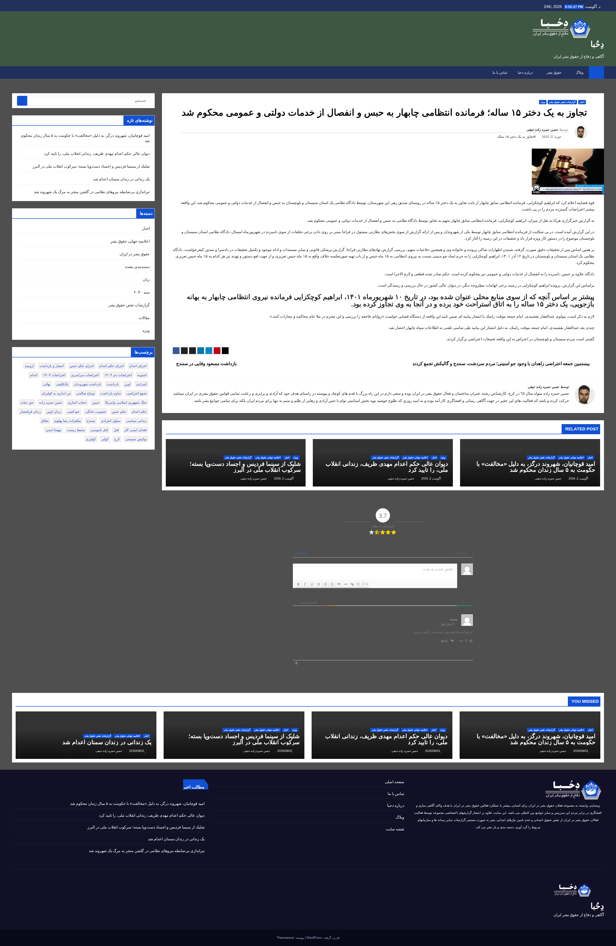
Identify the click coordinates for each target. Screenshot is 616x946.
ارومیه (29, 366)
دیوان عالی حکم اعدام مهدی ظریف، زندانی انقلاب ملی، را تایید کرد (387, 466)
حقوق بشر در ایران (135, 254)
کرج (117, 439)
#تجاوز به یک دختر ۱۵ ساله (516, 136)
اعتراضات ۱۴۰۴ (54, 375)
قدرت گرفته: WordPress (323, 937)
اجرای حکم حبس (82, 366)
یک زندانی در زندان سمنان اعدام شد (121, 179)
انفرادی (141, 384)
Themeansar (285, 937)
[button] (15, 72)
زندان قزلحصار (30, 412)
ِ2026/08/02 (580, 751)
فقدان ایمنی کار (135, 430)
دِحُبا (597, 44)
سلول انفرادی (111, 421)
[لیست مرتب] (325, 584)
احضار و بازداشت (51, 366)
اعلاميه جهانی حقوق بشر (571, 457)
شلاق (45, 421)
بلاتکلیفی (62, 384)
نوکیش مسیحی (136, 439)
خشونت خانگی (95, 412)
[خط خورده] (318, 584)
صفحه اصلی (394, 782)
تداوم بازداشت (110, 393)
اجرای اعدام (138, 366)
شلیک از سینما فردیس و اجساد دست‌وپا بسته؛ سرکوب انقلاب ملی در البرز (245, 466)
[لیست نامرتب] (332, 584)
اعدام (34, 375)
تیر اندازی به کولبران (56, 393)
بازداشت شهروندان (87, 384)
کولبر (105, 439)
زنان (146, 279)
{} (358, 584)
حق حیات (27, 402)
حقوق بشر (554, 72)
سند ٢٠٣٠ (142, 292)
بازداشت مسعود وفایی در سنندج (206, 363)
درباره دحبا (525, 72)
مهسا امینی (53, 430)
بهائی (46, 384)
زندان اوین (53, 412)
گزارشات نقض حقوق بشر (562, 102)
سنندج (91, 421)
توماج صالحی (85, 393)
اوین (127, 384)
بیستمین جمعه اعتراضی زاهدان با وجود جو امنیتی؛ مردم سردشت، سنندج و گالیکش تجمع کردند (501, 363)
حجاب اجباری (77, 402)
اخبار (582, 102)
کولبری (91, 439)
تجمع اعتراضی (137, 393)
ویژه (542, 102)
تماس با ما (500, 72)
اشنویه (142, 375)
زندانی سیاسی (136, 421)
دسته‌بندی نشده (137, 267)
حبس (96, 402)
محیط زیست (76, 430)
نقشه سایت (395, 829)
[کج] (305, 584)
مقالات (144, 318)
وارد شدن (300, 553)
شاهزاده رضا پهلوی (67, 421)
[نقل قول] (338, 584)
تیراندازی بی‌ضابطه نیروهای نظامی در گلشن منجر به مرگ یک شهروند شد (92, 192)
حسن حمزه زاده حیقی (542, 129)
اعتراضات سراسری (85, 375)
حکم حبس (119, 412)
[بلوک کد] (345, 584)
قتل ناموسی (99, 430)
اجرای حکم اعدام (111, 366)
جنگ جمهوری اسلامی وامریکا (126, 402)
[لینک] (352, 584)
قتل (116, 430)
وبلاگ (579, 72)
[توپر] (298, 584)
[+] (365, 584)
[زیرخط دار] (311, 584)
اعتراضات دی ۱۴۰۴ (118, 375)
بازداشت (113, 384)
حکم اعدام (139, 412)
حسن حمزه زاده (50, 402)
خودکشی (73, 412)
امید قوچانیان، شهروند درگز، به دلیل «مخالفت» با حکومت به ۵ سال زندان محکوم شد (535, 466)
